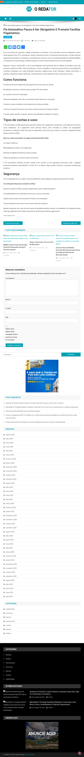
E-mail (8, 308)
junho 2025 (9, 491)
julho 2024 (9, 536)
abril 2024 (9, 548)
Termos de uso (52, 2)
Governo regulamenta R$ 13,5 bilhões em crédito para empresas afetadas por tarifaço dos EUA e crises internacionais (41, 416)
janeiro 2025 (10, 511)
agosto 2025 (10, 483)
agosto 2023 (10, 580)
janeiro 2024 (10, 560)
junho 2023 (9, 588)
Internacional (10, 621)
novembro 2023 (11, 568)
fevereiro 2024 (11, 556)
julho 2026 (9, 439)
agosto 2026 (10, 435)
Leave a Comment (39, 40)
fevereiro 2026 (11, 459)
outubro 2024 (10, 524)
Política (8, 633)
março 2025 (10, 503)
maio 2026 (9, 447)
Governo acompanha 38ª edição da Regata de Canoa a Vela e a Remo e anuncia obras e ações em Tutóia (14, 223)
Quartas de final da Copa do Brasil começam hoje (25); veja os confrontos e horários (34, 403)
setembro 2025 (11, 479)
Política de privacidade (31, 2)
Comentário (10, 278)
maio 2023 (9, 592)
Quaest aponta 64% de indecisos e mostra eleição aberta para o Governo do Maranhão (35, 422)
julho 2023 (9, 584)
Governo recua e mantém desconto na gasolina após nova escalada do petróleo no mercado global (68, 251)
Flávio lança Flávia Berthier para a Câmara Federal (23, 411)
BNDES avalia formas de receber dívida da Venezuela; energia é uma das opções (15, 247)
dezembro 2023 (11, 564)
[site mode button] (75, 19)
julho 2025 (9, 487)
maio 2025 (9, 495)
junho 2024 (9, 540)
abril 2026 (9, 451)
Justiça (8, 625)
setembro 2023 (11, 576)
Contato (43, 2)
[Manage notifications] (79, 753)
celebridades (10, 609)
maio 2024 (9, 544)
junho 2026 (9, 443)
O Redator (26, 40)
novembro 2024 (11, 519)
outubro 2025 (10, 475)
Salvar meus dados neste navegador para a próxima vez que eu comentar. (12, 334)
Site (7, 317)
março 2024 (10, 552)
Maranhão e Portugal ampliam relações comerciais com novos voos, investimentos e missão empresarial (42, 407)
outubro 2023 (10, 572)
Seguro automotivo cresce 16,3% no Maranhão (42, 243)
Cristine (58, 260)
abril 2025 (9, 499)
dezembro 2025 (11, 467)
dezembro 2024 (11, 515)
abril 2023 (9, 596)
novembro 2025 (11, 471)
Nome (8, 299)
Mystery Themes (30, 754)
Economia (8, 37)
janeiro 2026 (10, 463)
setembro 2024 (11, 528)
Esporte (8, 617)
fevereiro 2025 (11, 507)
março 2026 (10, 455)
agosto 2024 (10, 532)
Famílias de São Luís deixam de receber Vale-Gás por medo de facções (72, 223)
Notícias (8, 629)
